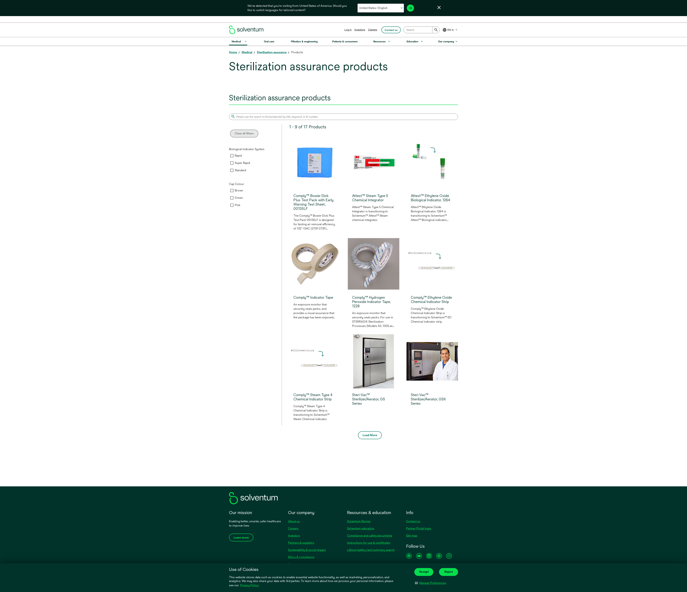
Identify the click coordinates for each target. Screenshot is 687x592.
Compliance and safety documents (369, 535)
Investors (359, 29)
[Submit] (436, 30)
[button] (430, 583)
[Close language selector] (439, 7)
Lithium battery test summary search (370, 550)
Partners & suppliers (301, 542)
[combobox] (422, 30)
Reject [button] (448, 571)
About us (294, 521)
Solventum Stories (359, 521)
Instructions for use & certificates (368, 542)
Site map (411, 535)
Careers (372, 29)
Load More (370, 435)
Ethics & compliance (301, 557)
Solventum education (360, 528)
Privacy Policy (249, 585)
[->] (410, 8)
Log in (348, 29)
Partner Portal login (418, 528)
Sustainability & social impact (307, 550)
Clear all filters (244, 133)
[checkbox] (232, 156)
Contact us (413, 521)
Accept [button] (424, 571)
